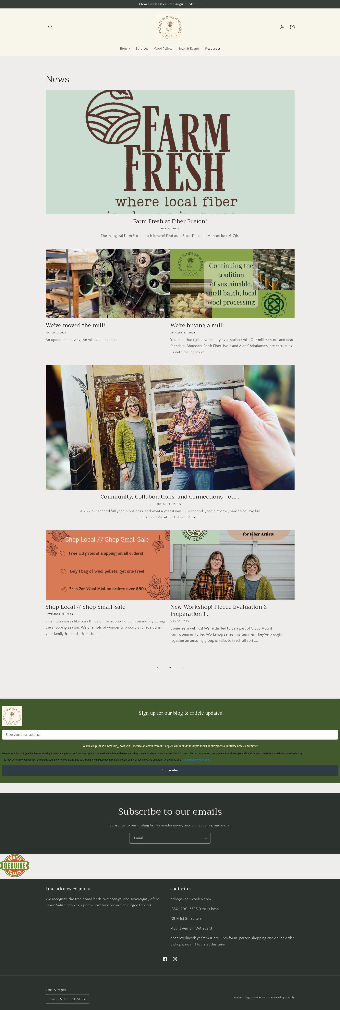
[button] (51, 27)
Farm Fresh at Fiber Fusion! (170, 221)
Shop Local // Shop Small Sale (86, 607)
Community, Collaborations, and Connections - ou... (170, 496)
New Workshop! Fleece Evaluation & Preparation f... (219, 611)
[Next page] (182, 669)
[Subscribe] (205, 838)
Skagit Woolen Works (257, 997)
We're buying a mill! (197, 325)
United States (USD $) (65, 999)
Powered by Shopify (283, 997)
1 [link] (158, 668)
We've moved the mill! (75, 325)
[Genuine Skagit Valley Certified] (15, 876)
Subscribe (170, 770)
